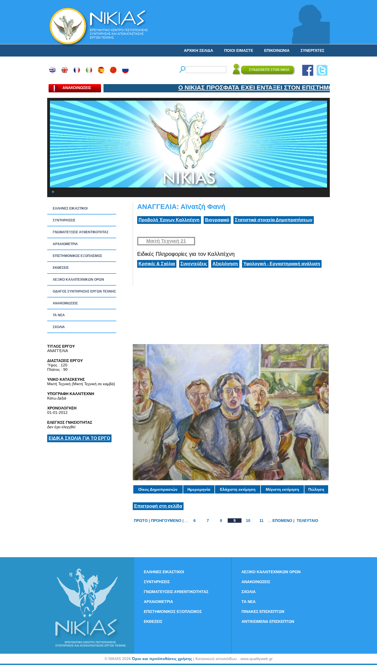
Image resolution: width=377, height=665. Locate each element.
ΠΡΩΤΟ (141, 520)
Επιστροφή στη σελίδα (158, 506)
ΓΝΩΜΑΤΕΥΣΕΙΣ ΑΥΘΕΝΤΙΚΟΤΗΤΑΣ (80, 232)
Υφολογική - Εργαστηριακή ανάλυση (281, 263)
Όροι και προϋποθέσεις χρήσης (162, 658)
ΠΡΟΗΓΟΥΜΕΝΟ (166, 520)
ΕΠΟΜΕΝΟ (282, 520)
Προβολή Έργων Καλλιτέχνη (169, 220)
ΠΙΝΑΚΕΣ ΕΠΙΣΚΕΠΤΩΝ (262, 611)
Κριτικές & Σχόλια (157, 263)
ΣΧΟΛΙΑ (59, 327)
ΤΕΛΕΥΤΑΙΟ (307, 520)
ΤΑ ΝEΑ (59, 315)
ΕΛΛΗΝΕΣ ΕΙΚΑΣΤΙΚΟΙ (70, 208)
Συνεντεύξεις (193, 263)
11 (261, 520)
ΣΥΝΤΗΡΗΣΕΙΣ (64, 220)
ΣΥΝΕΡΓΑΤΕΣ (312, 50)
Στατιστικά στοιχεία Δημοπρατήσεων (273, 220)
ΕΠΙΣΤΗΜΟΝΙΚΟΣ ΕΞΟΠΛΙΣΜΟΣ (77, 256)
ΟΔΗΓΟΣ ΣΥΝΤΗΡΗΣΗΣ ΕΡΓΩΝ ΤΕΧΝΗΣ (84, 291)
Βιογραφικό (217, 220)
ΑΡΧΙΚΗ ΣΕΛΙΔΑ (198, 50)
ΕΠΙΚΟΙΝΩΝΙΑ (277, 50)
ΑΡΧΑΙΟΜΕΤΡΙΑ (65, 244)
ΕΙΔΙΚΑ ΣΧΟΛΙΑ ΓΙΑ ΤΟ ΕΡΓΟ (79, 438)
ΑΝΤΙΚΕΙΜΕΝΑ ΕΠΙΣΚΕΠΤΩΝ (267, 621)
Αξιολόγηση (225, 263)
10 (248, 520)
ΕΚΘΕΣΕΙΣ (61, 268)
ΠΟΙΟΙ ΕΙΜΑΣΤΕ (238, 50)
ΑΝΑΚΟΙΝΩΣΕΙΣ (65, 303)
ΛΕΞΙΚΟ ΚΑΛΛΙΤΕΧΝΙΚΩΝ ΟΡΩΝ (78, 279)
